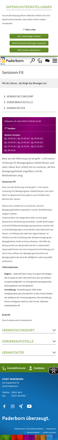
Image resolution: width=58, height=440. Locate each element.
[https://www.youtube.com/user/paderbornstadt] (29, 406)
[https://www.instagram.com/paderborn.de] (12, 406)
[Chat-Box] (47, 61)
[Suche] (32, 61)
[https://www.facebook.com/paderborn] (4, 406)
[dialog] (29, 28)
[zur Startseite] (14, 61)
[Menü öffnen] (55, 61)
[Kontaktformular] (40, 61)
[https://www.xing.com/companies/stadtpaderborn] (21, 406)
